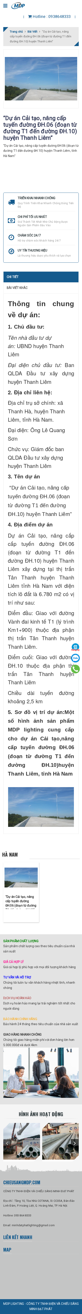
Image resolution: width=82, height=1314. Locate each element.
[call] (75, 669)
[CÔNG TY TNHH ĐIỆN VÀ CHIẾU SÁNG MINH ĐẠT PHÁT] (18, 5)
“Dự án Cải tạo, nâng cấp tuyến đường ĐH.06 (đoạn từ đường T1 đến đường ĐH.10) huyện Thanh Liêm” (20, 905)
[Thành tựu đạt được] (41, 1073)
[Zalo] (75, 658)
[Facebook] (75, 647)
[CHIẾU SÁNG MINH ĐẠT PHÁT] (21, 1141)
